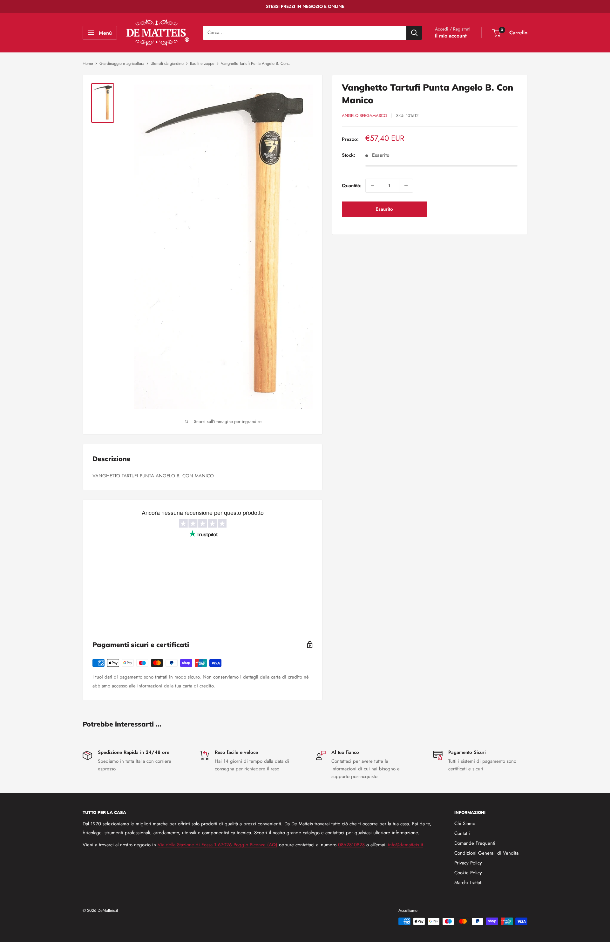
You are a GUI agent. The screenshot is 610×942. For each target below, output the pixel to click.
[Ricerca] (414, 33)
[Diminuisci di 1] (372, 185)
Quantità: (352, 185)
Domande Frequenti (474, 843)
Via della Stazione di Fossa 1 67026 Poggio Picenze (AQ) (217, 844)
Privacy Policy (468, 862)
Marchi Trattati (468, 882)
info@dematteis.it (405, 844)
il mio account (451, 35)
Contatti (462, 833)
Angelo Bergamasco (364, 116)
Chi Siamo (464, 823)
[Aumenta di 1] (406, 185)
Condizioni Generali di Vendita (486, 853)
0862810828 (351, 844)
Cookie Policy (468, 872)
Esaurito (384, 209)
